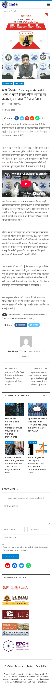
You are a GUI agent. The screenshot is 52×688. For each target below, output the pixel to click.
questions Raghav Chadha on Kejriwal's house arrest (27, 314)
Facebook (20, 666)
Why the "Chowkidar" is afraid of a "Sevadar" (18, 318)
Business (32, 404)
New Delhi (7, 83)
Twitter (30, 666)
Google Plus (42, 666)
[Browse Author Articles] (26, 341)
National (19, 83)
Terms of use (41, 682)
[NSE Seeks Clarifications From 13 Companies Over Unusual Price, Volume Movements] (14, 409)
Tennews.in (8, 674)
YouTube (9, 666)
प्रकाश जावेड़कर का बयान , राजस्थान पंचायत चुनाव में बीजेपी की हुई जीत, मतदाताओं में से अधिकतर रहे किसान (37, 378)
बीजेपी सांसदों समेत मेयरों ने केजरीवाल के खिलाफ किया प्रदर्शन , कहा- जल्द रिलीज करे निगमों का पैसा (14, 378)
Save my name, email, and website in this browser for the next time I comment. (26, 549)
